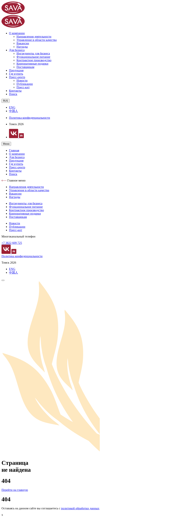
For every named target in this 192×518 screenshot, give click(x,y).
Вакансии (22, 43)
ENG (12, 107)
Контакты (15, 90)
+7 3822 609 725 (12, 242)
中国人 (13, 111)
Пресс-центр (17, 77)
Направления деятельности (33, 36)
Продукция (16, 70)
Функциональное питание (33, 56)
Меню (6, 143)
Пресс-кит (23, 87)
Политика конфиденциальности (29, 117)
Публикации (24, 83)
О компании (17, 33)
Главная (14, 150)
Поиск (13, 94)
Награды (22, 46)
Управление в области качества (36, 40)
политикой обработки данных (80, 508)
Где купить (16, 73)
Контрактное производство (33, 60)
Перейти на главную (15, 490)
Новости (22, 80)
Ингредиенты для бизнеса (33, 53)
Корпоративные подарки (32, 63)
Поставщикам (25, 67)
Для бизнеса (17, 50)
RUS (5, 100)
